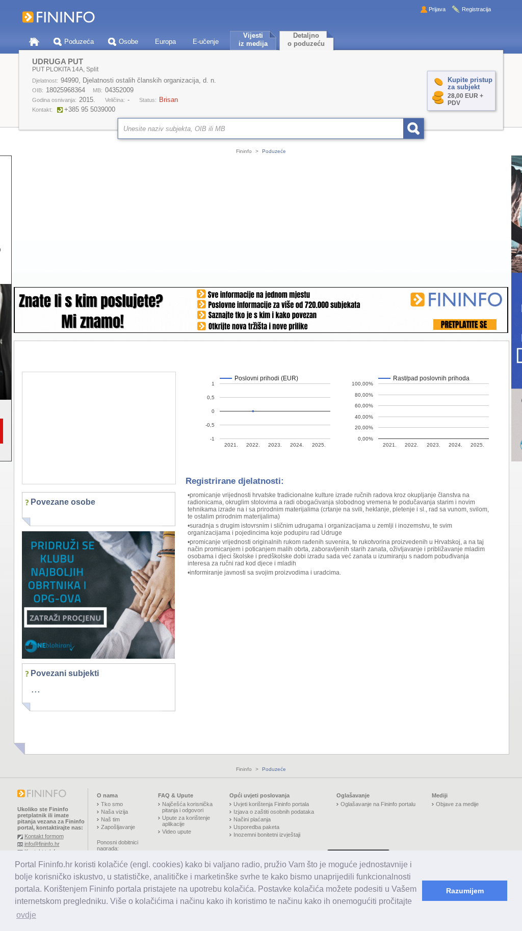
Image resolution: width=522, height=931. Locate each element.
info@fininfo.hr (42, 844)
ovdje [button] (26, 915)
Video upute (176, 832)
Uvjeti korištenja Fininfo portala (271, 804)
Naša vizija (114, 812)
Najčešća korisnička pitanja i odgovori (187, 807)
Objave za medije (457, 804)
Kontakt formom (44, 836)
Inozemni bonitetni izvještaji (266, 835)
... (35, 688)
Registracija (476, 9)
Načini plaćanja (252, 819)
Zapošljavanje (118, 827)
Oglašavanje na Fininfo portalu (378, 804)
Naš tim (110, 819)
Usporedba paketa (256, 827)
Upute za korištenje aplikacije (186, 821)
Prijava (437, 9)
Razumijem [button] (465, 891)
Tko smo (112, 804)
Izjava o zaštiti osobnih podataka (273, 812)
